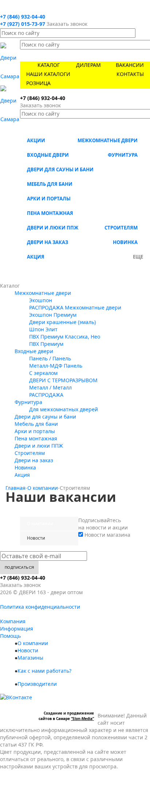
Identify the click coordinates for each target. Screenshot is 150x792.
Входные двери (48, 155)
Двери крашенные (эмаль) (62, 322)
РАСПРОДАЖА (46, 394)
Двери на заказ (47, 242)
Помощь (10, 635)
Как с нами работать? (44, 670)
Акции (36, 140)
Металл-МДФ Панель (55, 365)
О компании (32, 643)
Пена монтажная (50, 213)
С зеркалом (43, 372)
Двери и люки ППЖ (52, 227)
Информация (16, 628)
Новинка (125, 242)
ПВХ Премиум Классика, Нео (64, 336)
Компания (12, 621)
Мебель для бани (49, 184)
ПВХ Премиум (46, 343)
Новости (27, 650)
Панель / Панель (50, 358)
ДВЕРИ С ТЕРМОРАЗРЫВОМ (63, 380)
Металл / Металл (50, 387)
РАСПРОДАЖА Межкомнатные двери (75, 307)
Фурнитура (123, 155)
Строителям (121, 227)
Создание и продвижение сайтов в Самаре (66, 716)
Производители (37, 683)
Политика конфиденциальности (40, 606)
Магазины (30, 657)
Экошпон (40, 300)
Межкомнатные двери (108, 140)
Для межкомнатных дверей (63, 409)
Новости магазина (106, 534)
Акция (35, 256)
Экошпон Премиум (52, 314)
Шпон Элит (43, 329)
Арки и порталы (49, 198)
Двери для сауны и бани (60, 169)
